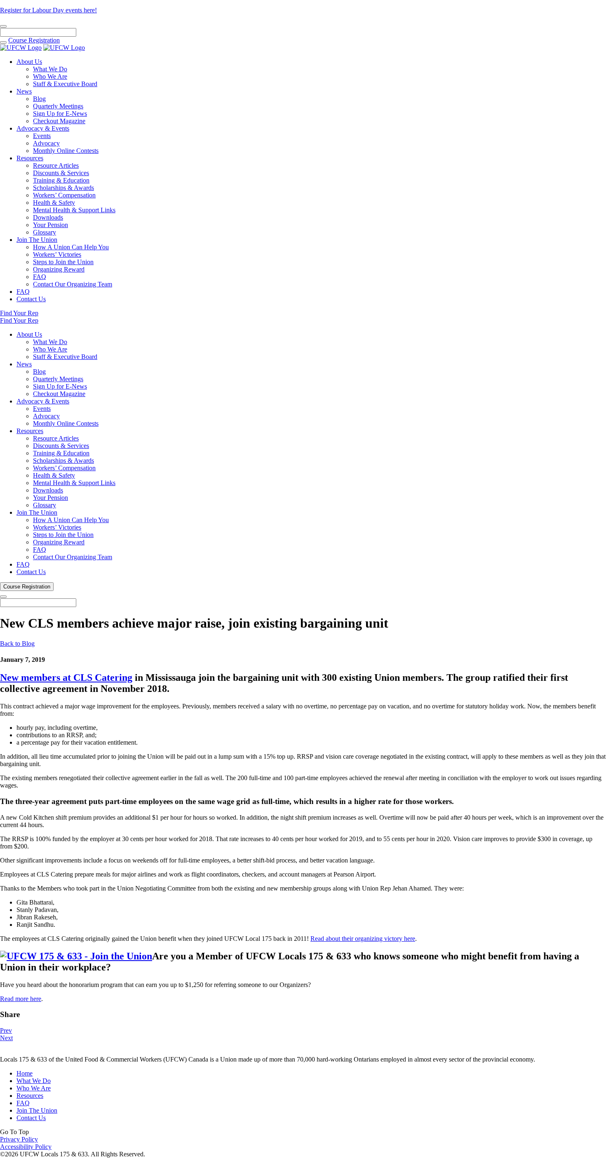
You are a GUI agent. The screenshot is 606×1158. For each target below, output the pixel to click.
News (24, 91)
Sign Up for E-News (60, 113)
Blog (39, 98)
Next (6, 1037)
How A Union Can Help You (71, 247)
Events (42, 135)
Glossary (44, 232)
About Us (29, 61)
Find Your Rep (19, 312)
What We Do (50, 69)
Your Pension (50, 224)
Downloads (48, 217)
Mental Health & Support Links (74, 209)
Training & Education (61, 180)
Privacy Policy (19, 1139)
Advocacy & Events (42, 128)
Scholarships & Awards (63, 187)
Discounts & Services (61, 172)
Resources (29, 158)
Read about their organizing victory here (362, 938)
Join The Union (36, 239)
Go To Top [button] (14, 1131)
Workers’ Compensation (64, 195)
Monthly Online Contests (66, 150)
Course (34, 40)
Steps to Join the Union (63, 261)
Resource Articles (56, 165)
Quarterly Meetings (58, 106)
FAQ (39, 276)
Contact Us (31, 298)
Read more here (20, 998)
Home (24, 1073)
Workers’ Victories (57, 254)
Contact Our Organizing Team (72, 284)
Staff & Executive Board (65, 83)
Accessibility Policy (26, 1146)
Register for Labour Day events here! (48, 10)
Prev (6, 1030)
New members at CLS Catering (66, 677)
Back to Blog (17, 643)
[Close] (3, 26)
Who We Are (50, 76)
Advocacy (46, 143)
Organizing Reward (59, 269)
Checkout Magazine (59, 120)
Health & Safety (54, 202)
